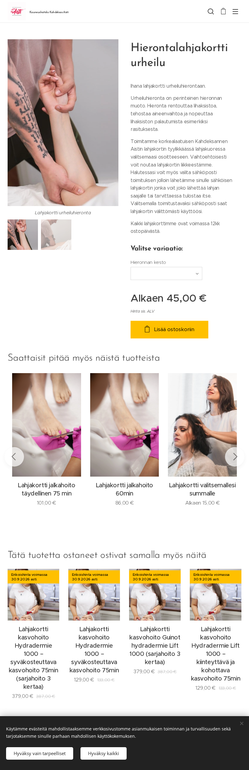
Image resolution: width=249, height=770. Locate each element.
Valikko (235, 11)
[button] (210, 11)
